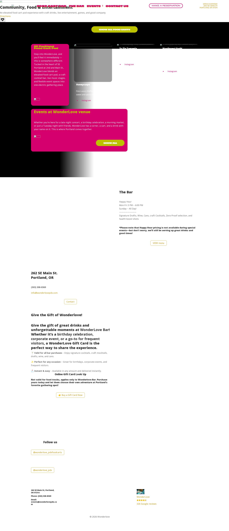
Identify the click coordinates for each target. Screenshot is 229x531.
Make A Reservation (166, 5)
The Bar (76, 6)
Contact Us (117, 6)
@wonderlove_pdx (42, 470)
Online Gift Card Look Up (70, 374)
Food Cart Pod (51, 6)
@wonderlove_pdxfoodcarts (47, 452)
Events (94, 6)
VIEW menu (158, 243)
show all (110, 142)
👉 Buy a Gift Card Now (70, 395)
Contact (70, 301)
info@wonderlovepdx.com (44, 292)
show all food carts (114, 29)
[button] (150, 497)
